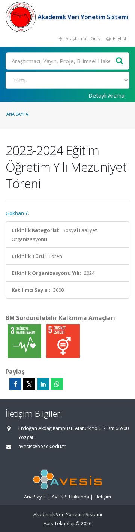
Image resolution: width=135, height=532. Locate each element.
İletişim (103, 497)
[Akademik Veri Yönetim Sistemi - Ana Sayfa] (22, 17)
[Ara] (119, 61)
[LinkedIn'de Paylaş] (43, 384)
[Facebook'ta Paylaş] (15, 384)
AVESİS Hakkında (70, 497)
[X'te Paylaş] (29, 384)
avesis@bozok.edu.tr (42, 446)
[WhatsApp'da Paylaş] (57, 384)
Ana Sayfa (17, 114)
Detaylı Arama (106, 95)
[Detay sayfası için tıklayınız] (25, 340)
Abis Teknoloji (59, 523)
